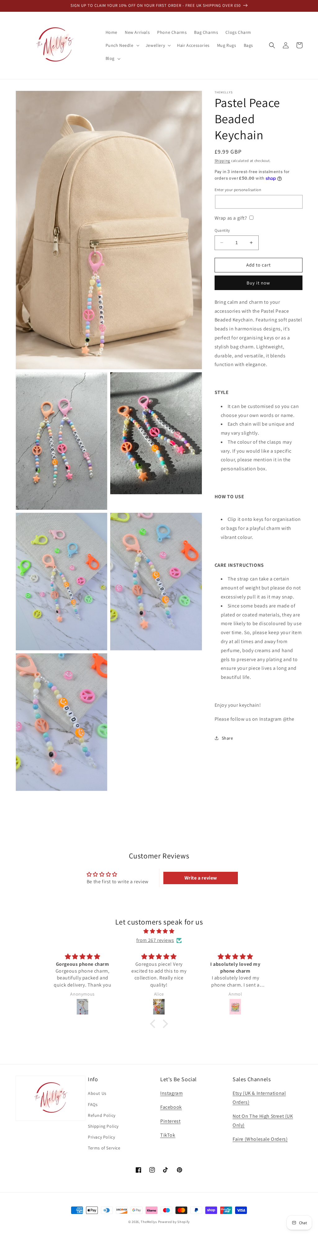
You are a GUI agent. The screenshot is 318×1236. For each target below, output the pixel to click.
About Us (97, 1093)
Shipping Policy (103, 1126)
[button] (122, 45)
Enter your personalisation (238, 189)
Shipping (222, 160)
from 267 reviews (155, 940)
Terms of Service (104, 1148)
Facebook (171, 1107)
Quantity (222, 230)
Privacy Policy (101, 1137)
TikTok (167, 1135)
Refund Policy (102, 1115)
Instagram (171, 1093)
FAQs (93, 1104)
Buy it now (258, 283)
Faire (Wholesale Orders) (260, 1139)
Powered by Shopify (174, 1222)
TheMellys (149, 1222)
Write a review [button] (200, 878)
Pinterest (170, 1121)
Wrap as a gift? (231, 218)
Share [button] (227, 738)
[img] (159, 931)
